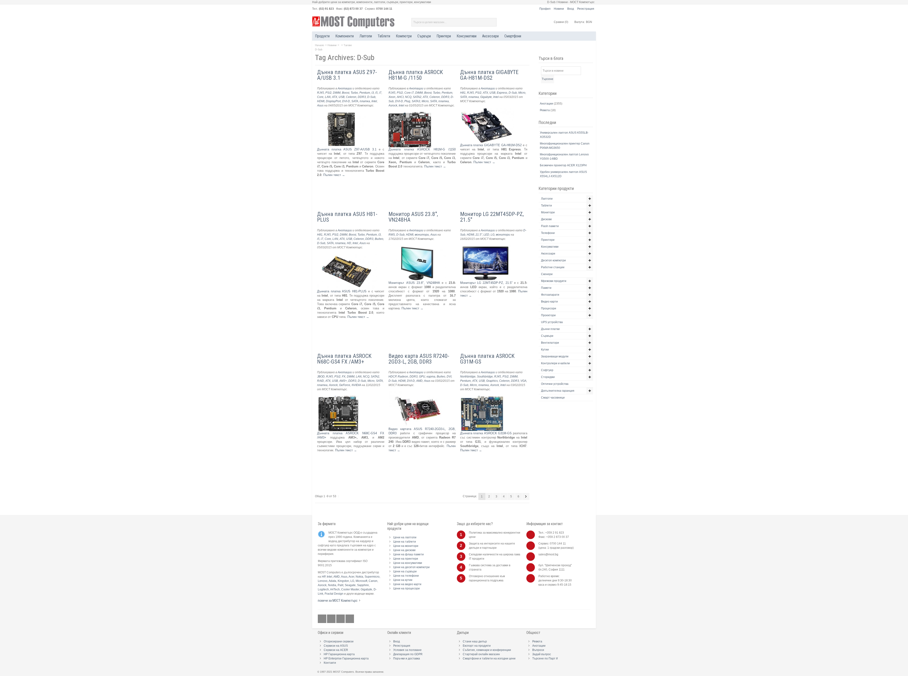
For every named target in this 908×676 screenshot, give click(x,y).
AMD (419, 380)
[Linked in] (340, 618)
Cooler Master (350, 589)
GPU (422, 376)
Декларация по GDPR (408, 654)
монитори (422, 234)
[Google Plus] (331, 618)
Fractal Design (334, 593)
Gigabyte (486, 97)
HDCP (392, 376)
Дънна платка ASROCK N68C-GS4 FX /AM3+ (344, 359)
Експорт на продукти (477, 645)
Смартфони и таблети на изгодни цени (489, 658)
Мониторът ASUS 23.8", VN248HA (415, 283)
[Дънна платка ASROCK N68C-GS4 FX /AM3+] (338, 397)
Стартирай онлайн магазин (481, 654)
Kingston (343, 581)
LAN (328, 97)
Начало (319, 45)
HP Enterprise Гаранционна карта (346, 658)
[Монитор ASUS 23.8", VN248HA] (417, 247)
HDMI (320, 101)
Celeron (351, 97)
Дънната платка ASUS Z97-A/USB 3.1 (346, 149)
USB (342, 97)
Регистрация (585, 8)
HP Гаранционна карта (339, 654)
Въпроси (538, 650)
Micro (425, 101)
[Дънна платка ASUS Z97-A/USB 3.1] (341, 114)
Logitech (323, 589)
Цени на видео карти (407, 584)
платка (365, 101)
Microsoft (361, 581)
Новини (559, 8)
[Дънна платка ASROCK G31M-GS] (482, 397)
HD (349, 243)
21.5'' (479, 234)
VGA (523, 380)
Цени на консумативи (407, 563)
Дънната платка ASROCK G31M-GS (486, 433)
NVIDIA (356, 385)
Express (502, 92)
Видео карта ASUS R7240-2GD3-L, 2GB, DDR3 (419, 359)
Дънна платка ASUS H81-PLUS (347, 217)
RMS (392, 234)
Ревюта (545, 110)
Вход (570, 8)
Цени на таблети (404, 541)
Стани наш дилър (475, 641)
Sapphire (363, 585)
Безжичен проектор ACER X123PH (563, 165)
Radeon (403, 376)
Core (320, 97)
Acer (351, 576)
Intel (374, 101)
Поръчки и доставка (406, 658)
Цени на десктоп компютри (411, 567)
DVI (449, 376)
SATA (354, 101)
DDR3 (362, 97)
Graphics (492, 380)
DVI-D (346, 101)
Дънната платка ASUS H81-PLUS (342, 291)
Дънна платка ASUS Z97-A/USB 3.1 (347, 75)
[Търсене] (492, 22)
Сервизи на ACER (336, 650)
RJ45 (320, 92)
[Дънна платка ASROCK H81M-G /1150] (410, 114)
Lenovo (322, 581)
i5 (376, 92)
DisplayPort (333, 101)
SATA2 (417, 97)
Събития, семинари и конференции (487, 650)
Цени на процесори (406, 588)
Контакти (330, 662)
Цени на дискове (404, 550)
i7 (380, 92)
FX (343, 376)
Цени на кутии (402, 580)
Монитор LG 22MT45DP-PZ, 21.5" (492, 217)
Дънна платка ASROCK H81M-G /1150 (416, 75)
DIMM (336, 92)
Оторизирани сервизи (339, 641)
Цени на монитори (405, 546)
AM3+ (343, 380)
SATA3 (416, 101)
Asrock (393, 105)
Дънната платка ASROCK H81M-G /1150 (422, 149)
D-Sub (371, 97)
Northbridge (468, 376)
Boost (345, 92)
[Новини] (349, 618)
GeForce (344, 385)
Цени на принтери (405, 558)
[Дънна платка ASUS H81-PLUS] (347, 256)
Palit (340, 585)
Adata (332, 581)
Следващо (525, 496)
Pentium (364, 92)
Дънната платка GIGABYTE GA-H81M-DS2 (491, 145)
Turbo (354, 92)
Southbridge (485, 376)
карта (431, 376)
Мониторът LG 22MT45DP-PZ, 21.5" (486, 283)
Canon (373, 581)
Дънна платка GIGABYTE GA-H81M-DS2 (489, 75)
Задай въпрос (541, 654)
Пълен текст (334, 175)
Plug (407, 101)
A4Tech (335, 589)
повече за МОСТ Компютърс (338, 600)
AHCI (400, 97)
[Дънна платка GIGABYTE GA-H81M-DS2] (487, 109)
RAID (320, 380)
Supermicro (372, 576)
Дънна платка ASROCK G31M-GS (487, 359)
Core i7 (409, 92)
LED (486, 234)
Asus (320, 105)
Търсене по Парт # (545, 658)
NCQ (408, 97)
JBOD (321, 376)
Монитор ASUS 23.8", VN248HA (413, 217)
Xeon (392, 97)
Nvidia (332, 585)
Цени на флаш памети (408, 554)
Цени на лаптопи (404, 537)
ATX (334, 97)
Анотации (345, 88)
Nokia (359, 576)
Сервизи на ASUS (336, 645)
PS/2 (328, 92)
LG (492, 234)
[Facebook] (322, 618)
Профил (544, 8)
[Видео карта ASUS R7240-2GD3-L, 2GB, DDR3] (419, 393)
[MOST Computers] (353, 22)
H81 (463, 92)
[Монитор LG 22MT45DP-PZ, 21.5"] (485, 247)
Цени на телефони (406, 575)
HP (323, 576)
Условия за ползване (407, 650)
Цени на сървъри (405, 571)
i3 (372, 92)
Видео (379, 239)
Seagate (350, 585)
